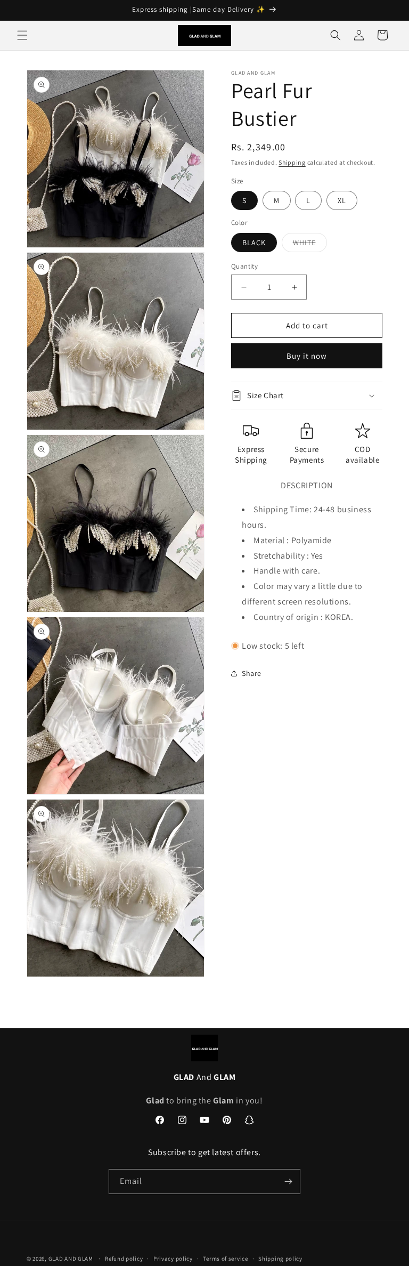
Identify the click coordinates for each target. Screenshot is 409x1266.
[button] (22, 35)
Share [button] (251, 673)
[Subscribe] (288, 1181)
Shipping (292, 162)
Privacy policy (173, 1258)
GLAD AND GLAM (70, 1258)
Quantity (244, 266)
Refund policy (124, 1258)
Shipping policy (280, 1258)
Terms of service (225, 1258)
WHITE (310, 244)
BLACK (254, 242)
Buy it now (307, 356)
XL (342, 200)
